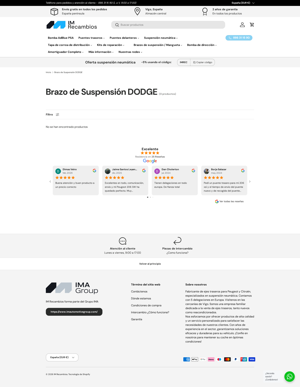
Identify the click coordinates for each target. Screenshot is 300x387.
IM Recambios (61, 374)
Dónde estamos (141, 298)
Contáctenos (139, 291)
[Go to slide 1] (147, 197)
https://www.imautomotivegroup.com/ (74, 311)
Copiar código (204, 62)
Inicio (48, 72)
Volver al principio (150, 263)
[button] (252, 25)
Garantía (136, 319)
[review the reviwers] (94, 171)
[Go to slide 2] (150, 197)
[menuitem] (61, 37)
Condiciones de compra (146, 305)
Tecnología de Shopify (79, 374)
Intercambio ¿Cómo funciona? (150, 312)
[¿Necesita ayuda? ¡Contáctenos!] (289, 376)
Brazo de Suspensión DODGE (68, 72)
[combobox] (168, 25)
